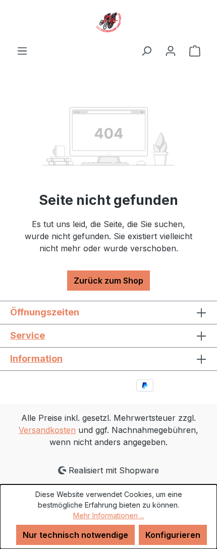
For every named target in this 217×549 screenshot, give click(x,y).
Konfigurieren (172, 535)
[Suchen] (146, 50)
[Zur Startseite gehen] (108, 22)
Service (27, 335)
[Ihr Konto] (170, 50)
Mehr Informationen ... (108, 515)
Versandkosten (47, 430)
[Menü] (22, 50)
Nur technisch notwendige (75, 535)
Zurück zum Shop (108, 281)
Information (36, 358)
